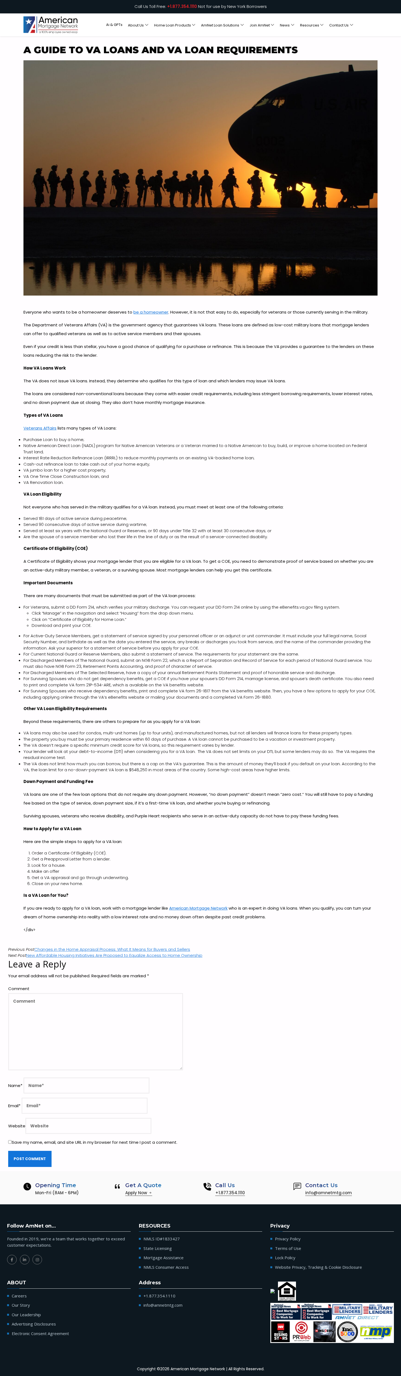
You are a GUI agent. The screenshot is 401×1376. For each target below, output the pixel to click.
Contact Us (339, 25)
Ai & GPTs (114, 24)
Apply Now (136, 1193)
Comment (18, 988)
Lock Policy (285, 1257)
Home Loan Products (172, 25)
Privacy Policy (288, 1238)
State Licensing (157, 1248)
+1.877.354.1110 (182, 6)
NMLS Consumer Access (166, 1267)
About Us (136, 25)
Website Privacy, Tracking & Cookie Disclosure (318, 1267)
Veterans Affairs (39, 428)
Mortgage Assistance (163, 1257)
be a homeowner (150, 312)
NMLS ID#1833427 (161, 1238)
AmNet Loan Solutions (220, 25)
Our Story (21, 1305)
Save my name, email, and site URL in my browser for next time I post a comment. (94, 1142)
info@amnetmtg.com (328, 1193)
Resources (309, 25)
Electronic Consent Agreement (40, 1333)
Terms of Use (288, 1248)
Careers (19, 1295)
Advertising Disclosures (34, 1324)
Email (14, 1106)
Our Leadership (26, 1314)
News (285, 25)
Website (16, 1126)
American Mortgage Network (198, 908)
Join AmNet (260, 25)
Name (15, 1085)
